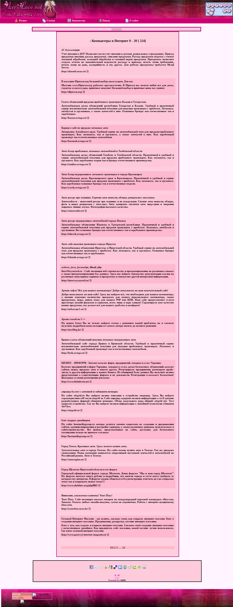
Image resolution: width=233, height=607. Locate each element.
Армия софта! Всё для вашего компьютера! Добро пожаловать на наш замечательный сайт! (114, 290)
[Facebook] (91, 568)
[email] (144, 568)
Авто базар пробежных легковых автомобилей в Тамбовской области (101, 151)
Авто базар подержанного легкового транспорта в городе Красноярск (101, 174)
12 (123, 547)
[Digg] (101, 568)
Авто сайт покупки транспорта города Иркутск (88, 244)
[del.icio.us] (115, 568)
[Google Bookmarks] (110, 568)
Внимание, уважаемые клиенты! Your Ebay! (86, 495)
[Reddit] (130, 568)
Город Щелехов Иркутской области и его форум (89, 469)
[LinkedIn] (120, 568)
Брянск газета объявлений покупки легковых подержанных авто (98, 339)
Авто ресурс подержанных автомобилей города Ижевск (93, 220)
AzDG (123, 580)
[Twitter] (96, 568)
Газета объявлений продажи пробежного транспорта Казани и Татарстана (103, 101)
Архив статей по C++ (73, 319)
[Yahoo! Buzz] (106, 568)
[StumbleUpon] (125, 568)
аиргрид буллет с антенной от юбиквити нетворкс (89, 391)
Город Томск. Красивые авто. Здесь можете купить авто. (94, 446)
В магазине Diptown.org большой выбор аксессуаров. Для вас (97, 81)
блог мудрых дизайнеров (75, 420)
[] (88, 71)
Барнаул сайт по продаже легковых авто (84, 127)
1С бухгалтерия (70, 50)
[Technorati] (134, 568)
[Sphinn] (139, 568)
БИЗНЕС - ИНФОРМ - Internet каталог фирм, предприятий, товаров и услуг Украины (111, 362)
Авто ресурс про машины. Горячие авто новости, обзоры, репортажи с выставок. (108, 197)
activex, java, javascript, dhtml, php (81, 267)
